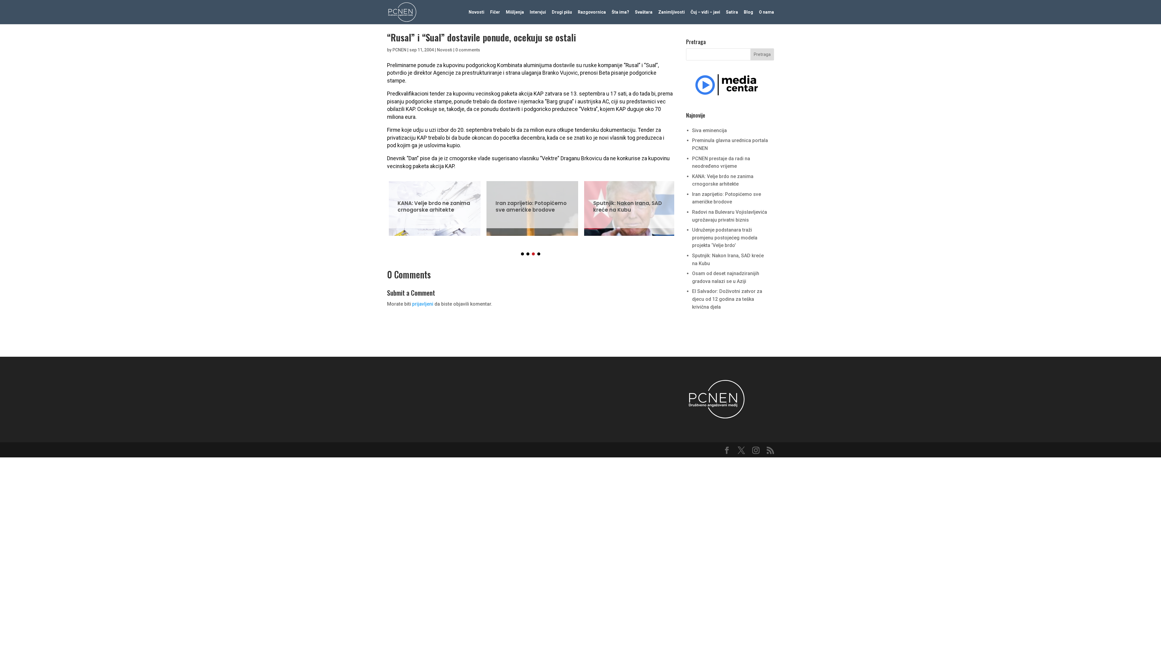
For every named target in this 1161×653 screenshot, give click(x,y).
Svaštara (643, 12)
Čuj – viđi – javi (705, 12)
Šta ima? (620, 12)
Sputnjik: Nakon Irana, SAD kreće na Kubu (628, 204)
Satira (732, 12)
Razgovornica (592, 12)
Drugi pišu (562, 12)
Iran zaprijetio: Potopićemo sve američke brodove (530, 204)
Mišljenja (515, 12)
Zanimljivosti (671, 12)
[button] (522, 253)
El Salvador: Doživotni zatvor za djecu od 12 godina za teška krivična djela (727, 299)
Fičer (495, 12)
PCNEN (399, 49)
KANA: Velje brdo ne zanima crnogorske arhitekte (433, 204)
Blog (748, 12)
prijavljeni (422, 304)
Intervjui (538, 12)
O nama (766, 12)
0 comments (467, 49)
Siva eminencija (709, 130)
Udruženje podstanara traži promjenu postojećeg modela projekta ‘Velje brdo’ (724, 237)
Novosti (476, 12)
